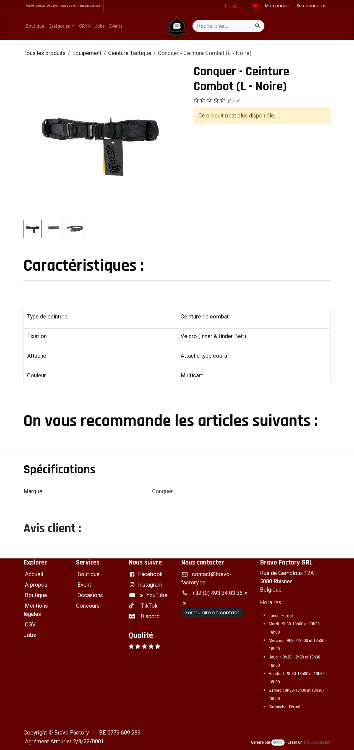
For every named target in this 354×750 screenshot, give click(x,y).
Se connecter (311, 5)
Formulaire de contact (212, 612)
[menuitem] (35, 26)
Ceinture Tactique (129, 53)
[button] (31, 141)
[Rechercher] (257, 26)
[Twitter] (255, 5)
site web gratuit (316, 742)
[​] (225, 5)
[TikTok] (245, 5)
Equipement (86, 53)
